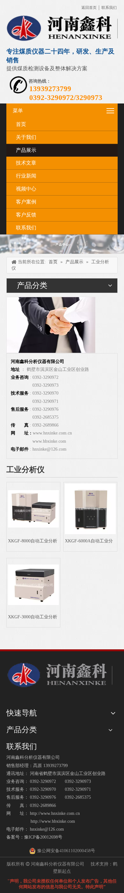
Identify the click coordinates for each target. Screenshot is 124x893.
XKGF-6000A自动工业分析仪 (89, 541)
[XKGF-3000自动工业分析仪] (33, 584)
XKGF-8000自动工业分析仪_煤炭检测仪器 (32, 541)
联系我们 (109, 7)
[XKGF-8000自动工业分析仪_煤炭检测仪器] (33, 508)
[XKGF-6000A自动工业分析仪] (90, 508)
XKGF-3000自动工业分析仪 (32, 617)
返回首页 (89, 7)
